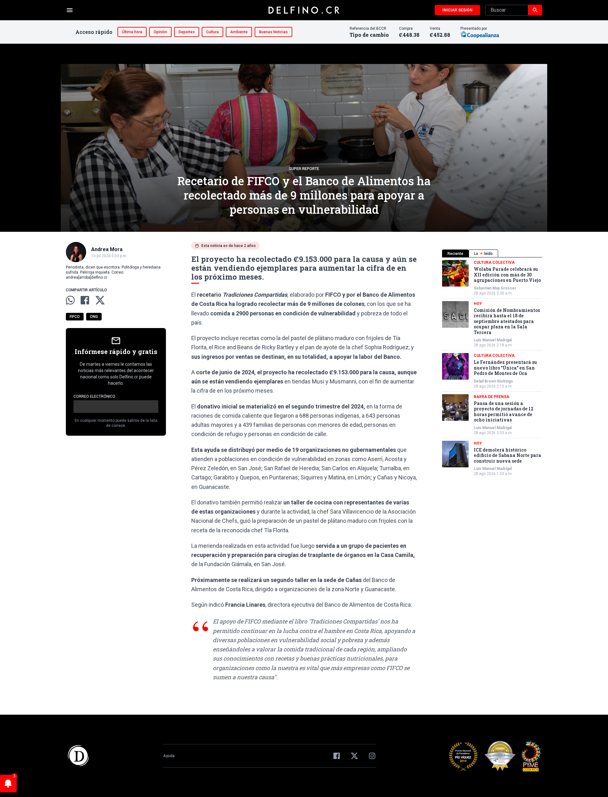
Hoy (478, 303)
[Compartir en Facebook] (85, 300)
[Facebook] (336, 756)
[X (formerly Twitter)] (354, 756)
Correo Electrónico (94, 396)
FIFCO (75, 316)
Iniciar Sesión (457, 10)
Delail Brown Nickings (493, 381)
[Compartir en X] (100, 300)
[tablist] (492, 253)
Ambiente (239, 32)
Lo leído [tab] (483, 253)
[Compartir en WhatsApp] (70, 300)
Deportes (187, 32)
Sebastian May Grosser (495, 288)
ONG (94, 316)
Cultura (212, 32)
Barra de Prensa (491, 397)
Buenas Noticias (273, 32)
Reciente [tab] (455, 253)
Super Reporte (304, 169)
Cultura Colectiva (494, 262)
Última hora (132, 32)
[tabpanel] (492, 368)
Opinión (160, 32)
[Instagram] (372, 756)
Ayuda (168, 756)
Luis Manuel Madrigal (493, 340)
